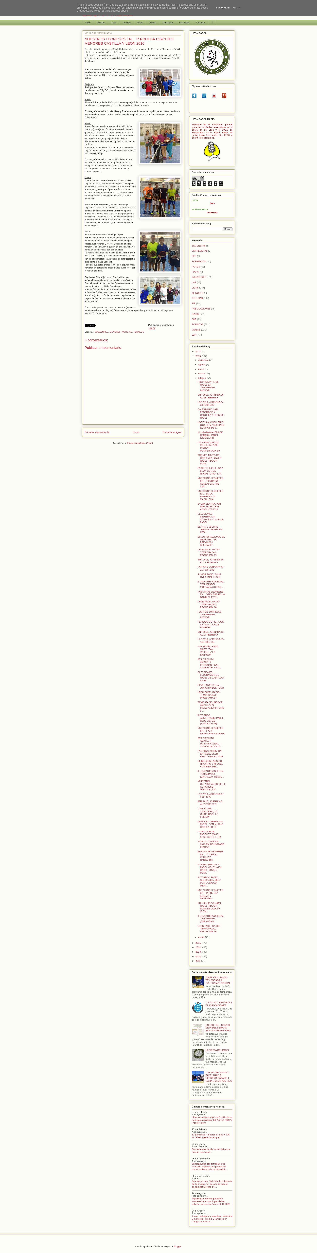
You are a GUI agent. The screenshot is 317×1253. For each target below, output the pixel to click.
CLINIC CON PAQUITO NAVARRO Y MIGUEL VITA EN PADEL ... (210, 764)
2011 (198, 961)
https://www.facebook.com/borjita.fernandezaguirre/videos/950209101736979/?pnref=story (212, 1120)
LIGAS (195, 287)
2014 (198, 947)
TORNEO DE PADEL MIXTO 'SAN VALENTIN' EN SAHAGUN (208, 650)
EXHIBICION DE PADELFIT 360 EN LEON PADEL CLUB (209, 834)
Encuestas (184, 22)
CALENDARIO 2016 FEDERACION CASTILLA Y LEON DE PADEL (211, 413)
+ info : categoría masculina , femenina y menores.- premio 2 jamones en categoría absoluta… (212, 1219)
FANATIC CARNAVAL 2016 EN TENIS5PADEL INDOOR (211, 844)
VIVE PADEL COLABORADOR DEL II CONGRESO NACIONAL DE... (211, 785)
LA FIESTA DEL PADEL (217, 1050)
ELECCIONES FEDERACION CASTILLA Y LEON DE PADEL (211, 518)
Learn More (223, 7)
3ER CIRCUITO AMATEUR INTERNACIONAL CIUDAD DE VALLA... (210, 663)
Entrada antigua (172, 432)
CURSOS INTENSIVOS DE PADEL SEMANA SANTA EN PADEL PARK (218, 1028)
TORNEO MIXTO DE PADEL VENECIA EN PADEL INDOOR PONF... (209, 459)
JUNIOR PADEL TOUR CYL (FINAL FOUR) (209, 575)
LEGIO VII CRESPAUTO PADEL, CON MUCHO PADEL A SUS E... (210, 824)
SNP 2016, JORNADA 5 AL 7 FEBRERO (210, 802)
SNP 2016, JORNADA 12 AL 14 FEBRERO (211, 633)
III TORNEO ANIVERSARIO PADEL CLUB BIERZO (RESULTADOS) (210, 719)
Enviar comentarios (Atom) (140, 443)
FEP (194, 256)
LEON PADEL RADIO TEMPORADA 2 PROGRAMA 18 (209, 604)
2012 (198, 956)
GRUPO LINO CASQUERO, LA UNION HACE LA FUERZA (208, 812)
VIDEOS (196, 329)
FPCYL (195, 272)
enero (201, 937)
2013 (198, 951)
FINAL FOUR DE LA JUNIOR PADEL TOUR (211, 686)
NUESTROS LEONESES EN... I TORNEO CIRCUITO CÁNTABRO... (210, 855)
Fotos (140, 22)
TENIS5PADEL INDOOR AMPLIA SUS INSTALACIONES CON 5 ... (211, 706)
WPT (194, 335)
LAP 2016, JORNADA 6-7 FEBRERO (211, 795)
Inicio (87, 22)
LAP (194, 282)
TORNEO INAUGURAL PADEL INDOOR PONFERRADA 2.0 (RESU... (209, 907)
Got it (237, 7)
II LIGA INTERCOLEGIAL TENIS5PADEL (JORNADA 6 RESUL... (211, 584)
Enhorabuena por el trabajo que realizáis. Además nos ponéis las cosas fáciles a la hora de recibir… (210, 1166)
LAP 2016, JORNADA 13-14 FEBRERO (211, 640)
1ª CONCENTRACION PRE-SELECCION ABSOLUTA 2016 (209, 506)
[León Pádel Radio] (212, 162)
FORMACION (199, 261)
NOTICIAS (127, 332)
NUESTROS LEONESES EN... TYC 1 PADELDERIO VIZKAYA (211, 731)
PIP (193, 303)
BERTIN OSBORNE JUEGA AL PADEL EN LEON (210, 529)
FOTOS (196, 266)
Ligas (114, 22)
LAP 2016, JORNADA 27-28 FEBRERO (211, 403)
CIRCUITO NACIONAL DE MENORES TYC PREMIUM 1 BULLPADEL (211, 540)
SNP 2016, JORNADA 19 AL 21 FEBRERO (211, 561)
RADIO (195, 314)
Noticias (101, 22)
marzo (202, 373)
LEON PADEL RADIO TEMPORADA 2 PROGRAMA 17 (209, 695)
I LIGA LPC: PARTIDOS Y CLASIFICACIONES (219, 1004)
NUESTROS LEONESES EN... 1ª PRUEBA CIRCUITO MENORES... (210, 894)
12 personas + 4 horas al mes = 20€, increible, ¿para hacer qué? (211, 1136)
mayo (201, 369)
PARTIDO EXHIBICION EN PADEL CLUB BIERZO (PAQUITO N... (211, 754)
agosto (202, 364)
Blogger (177, 1246)
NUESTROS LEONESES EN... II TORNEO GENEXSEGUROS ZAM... (210, 482)
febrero (202, 378)
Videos (152, 22)
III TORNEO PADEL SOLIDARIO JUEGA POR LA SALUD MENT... (209, 881)
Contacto (200, 22)
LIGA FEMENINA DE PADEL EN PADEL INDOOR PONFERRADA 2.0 (209, 446)
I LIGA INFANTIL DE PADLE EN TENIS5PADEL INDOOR (208, 386)
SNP (194, 319)
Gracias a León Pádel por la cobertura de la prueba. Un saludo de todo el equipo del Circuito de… (212, 1184)
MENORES (115, 332)
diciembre (203, 360)
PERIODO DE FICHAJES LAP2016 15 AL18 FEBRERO (211, 624)
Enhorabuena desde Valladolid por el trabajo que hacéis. (211, 1150)
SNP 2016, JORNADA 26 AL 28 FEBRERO (211, 396)
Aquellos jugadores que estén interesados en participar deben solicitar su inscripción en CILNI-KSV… (212, 1201)
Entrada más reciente (97, 432)
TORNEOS (138, 332)
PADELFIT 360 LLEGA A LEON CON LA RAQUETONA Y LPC (210, 471)
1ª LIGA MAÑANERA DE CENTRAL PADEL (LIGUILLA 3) (210, 435)
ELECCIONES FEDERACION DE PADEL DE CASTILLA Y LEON (211, 676)
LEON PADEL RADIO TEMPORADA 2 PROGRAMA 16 (209, 929)
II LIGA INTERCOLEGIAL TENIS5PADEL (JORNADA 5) (211, 919)
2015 (198, 943)
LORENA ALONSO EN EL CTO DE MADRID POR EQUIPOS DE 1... (211, 425)
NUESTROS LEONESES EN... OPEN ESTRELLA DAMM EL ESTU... (211, 594)
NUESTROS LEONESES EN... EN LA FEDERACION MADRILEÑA (210, 495)
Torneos (127, 22)
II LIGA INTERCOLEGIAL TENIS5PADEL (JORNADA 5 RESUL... (211, 774)
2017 (198, 351)
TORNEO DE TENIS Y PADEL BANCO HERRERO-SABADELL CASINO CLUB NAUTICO (219, 1076)
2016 (198, 356)
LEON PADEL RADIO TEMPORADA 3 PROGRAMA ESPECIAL (218, 980)
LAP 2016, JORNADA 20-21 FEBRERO (211, 568)
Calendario (168, 22)
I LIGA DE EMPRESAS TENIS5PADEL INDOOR (209, 614)
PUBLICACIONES (201, 308)
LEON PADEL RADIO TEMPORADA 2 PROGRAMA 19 (209, 552)
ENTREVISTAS (200, 250)
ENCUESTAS (199, 245)
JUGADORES (101, 332)
